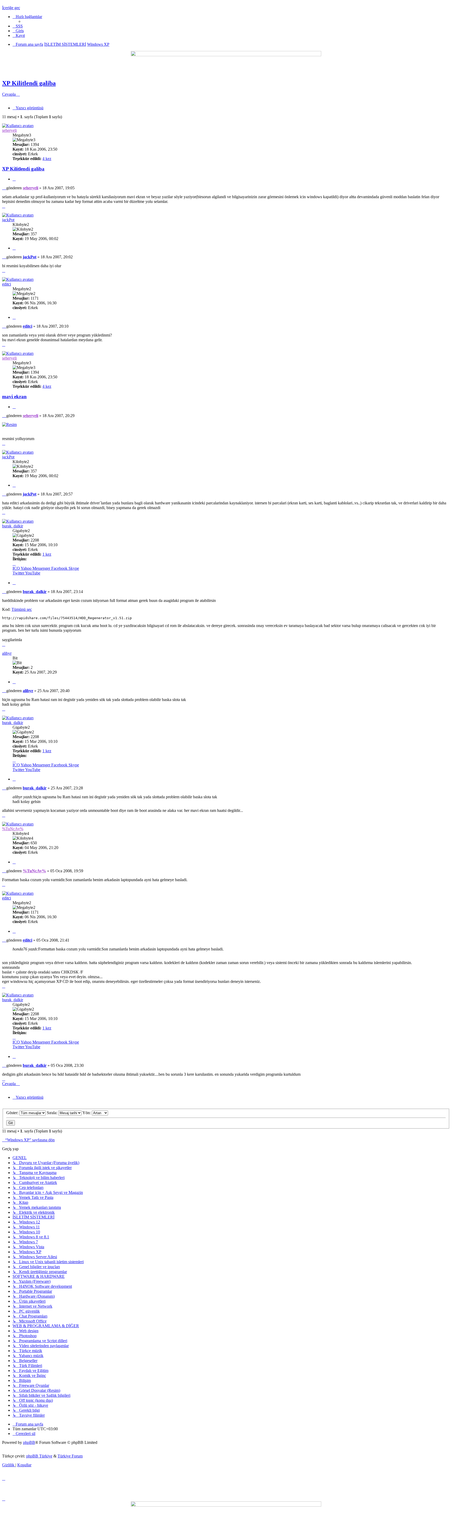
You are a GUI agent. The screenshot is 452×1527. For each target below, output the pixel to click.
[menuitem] (18, 26)
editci (6, 284)
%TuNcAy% (12, 829)
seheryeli (9, 130)
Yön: (87, 1112)
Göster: (12, 1112)
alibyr (7, 653)
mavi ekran (14, 396)
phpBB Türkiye (39, 1456)
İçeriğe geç (11, 7)
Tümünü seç (22, 609)
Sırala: (52, 1112)
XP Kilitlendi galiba (29, 83)
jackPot (8, 220)
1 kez (46, 554)
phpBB (29, 1442)
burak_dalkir (12, 526)
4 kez (46, 158)
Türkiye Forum (70, 1456)
